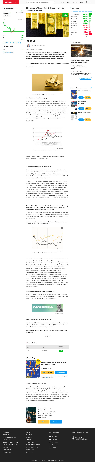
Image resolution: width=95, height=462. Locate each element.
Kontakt (54, 436)
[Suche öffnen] (28, 2)
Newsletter (29, 437)
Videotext (5, 447)
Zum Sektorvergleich (9, 52)
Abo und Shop (30, 449)
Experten (28, 439)
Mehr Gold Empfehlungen (85, 78)
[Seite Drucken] (31, 41)
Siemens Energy (74, 32)
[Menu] (90, 2)
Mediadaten (6, 432)
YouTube (54, 439)
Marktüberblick (30, 442)
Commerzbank (74, 23)
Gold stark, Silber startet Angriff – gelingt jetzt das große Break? (80, 61)
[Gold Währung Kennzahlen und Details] (13, 27)
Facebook (55, 445)
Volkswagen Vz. (74, 25)
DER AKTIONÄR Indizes (32, 447)
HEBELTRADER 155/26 (84, 112)
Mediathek (29, 434)
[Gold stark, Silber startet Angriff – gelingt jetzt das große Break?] (81, 50)
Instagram (55, 442)
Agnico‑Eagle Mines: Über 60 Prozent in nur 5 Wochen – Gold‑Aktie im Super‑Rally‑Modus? (81, 74)
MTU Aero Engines (74, 19)
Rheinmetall (73, 21)
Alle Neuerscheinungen (89, 88)
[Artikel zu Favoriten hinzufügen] (34, 41)
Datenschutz (6, 439)
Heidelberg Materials (75, 14)
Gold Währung (6, 11)
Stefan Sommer (42, 45)
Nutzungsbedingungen (9, 437)
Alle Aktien (29, 432)
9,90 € (81, 119)
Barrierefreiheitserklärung (10, 442)
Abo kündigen (7, 452)
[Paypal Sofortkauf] (43, 422)
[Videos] (81, 2)
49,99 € (81, 108)
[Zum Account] (68, 2)
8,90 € (81, 97)
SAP (71, 34)
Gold (28, 38)
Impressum (6, 434)
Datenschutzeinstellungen (10, 444)
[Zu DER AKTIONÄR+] (75, 2)
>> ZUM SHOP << (47, 336)
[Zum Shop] (62, 2)
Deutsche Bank (74, 16)
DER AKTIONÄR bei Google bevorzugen (34, 49)
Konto (47, 377)
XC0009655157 (6, 12)
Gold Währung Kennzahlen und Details (12, 42)
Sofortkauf (50, 372)
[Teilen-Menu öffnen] (28, 41)
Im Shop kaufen (61, 372)
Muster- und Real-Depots (33, 444)
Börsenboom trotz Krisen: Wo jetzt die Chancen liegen (54, 363)
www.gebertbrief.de (42, 158)
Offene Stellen (7, 449)
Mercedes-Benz (74, 30)
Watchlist (7, 15)
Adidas (72, 27)
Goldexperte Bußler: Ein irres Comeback (79, 67)
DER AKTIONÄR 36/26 (84, 91)
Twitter (54, 447)
